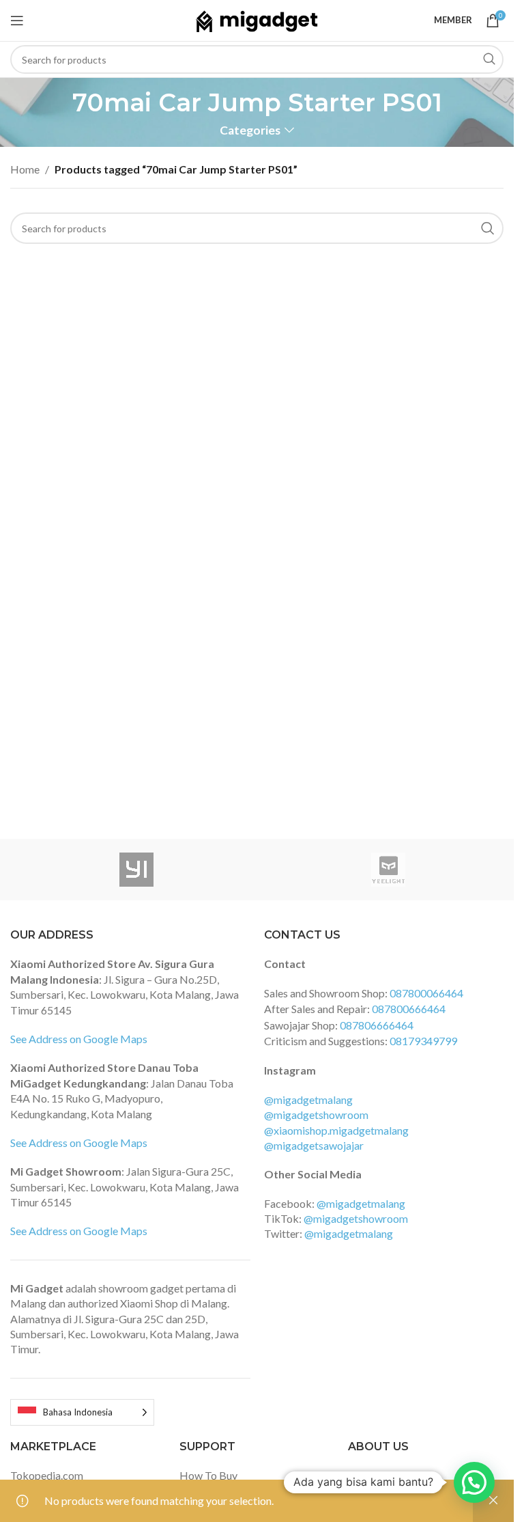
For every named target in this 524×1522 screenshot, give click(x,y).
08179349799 (423, 1040)
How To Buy (208, 1475)
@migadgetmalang (308, 1099)
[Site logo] (257, 18)
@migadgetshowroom (316, 1114)
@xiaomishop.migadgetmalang (336, 1130)
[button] (474, 1482)
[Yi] (136, 869)
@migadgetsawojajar (314, 1145)
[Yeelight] (388, 869)
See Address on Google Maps (78, 1038)
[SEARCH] (489, 59)
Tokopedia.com (46, 1475)
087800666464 (409, 1008)
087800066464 (426, 992)
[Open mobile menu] (17, 20)
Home (25, 169)
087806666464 (376, 1025)
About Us (370, 1475)
